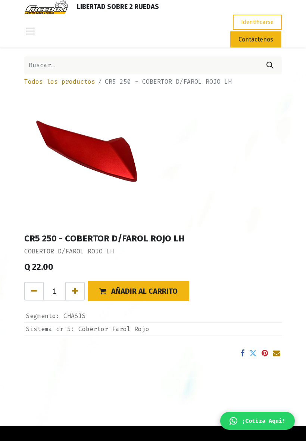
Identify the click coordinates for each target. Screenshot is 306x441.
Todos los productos (59, 82)
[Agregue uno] (75, 291)
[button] (138, 291)
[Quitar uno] (34, 291)
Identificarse (257, 22)
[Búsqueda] (270, 65)
